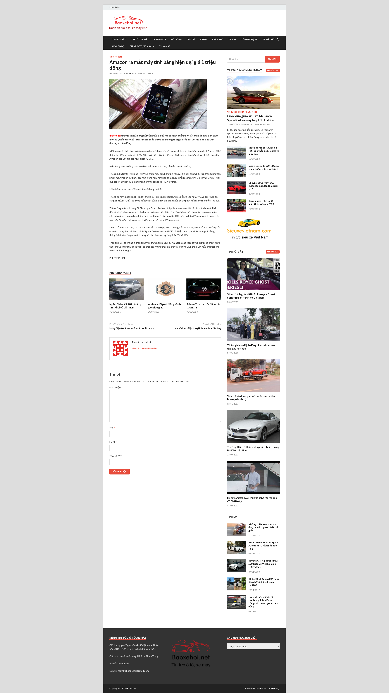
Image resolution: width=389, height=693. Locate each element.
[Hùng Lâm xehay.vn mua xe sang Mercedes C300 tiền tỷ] (253, 494)
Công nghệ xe (249, 39)
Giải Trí (191, 39)
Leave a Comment (145, 73)
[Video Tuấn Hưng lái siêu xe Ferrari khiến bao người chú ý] (253, 392)
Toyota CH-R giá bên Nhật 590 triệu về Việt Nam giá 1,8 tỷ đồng (263, 563)
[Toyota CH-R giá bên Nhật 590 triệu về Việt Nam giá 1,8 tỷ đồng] (236, 560)
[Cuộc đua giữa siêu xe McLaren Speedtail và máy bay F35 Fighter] (253, 77)
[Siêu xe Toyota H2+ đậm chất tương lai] (203, 300)
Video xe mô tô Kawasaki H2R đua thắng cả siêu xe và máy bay (263, 150)
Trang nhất (119, 39)
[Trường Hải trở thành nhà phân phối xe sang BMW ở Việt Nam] (253, 443)
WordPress (262, 688)
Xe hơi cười (268, 39)
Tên (112, 428)
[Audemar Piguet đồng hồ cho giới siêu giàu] (165, 300)
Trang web (115, 456)
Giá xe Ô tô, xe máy (140, 46)
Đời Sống (176, 39)
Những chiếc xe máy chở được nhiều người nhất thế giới (263, 527)
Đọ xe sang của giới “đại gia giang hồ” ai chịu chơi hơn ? (263, 167)
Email (113, 442)
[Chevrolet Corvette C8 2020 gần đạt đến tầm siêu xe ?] (236, 183)
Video (203, 39)
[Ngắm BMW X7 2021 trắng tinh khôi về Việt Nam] (126, 300)
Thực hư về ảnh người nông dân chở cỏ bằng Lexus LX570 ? (263, 582)
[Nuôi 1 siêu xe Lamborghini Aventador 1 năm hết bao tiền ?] (236, 542)
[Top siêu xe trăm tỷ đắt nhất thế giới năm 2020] (236, 201)
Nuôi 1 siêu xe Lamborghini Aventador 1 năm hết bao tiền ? (263, 545)
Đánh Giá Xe (159, 39)
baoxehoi (130, 73)
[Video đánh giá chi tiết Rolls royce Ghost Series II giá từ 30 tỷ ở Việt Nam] (253, 290)
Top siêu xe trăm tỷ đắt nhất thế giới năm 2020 (261, 202)
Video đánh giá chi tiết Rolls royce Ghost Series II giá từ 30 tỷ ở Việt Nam (251, 296)
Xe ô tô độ (118, 46)
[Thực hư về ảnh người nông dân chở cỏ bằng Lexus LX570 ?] (236, 579)
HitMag (275, 688)
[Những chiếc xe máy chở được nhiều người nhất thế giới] (236, 524)
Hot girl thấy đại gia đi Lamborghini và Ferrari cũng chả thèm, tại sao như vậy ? (263, 601)
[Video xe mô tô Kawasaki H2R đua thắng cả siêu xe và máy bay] (236, 147)
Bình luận (115, 387)
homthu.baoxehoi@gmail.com (133, 670)
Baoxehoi (131, 688)
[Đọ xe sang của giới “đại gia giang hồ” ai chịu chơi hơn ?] (236, 166)
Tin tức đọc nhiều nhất (238, 112)
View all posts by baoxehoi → (146, 348)
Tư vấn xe (164, 46)
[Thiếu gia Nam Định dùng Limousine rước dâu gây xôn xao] (253, 341)
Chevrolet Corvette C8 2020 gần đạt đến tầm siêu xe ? (263, 186)
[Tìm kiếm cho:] (253, 59)
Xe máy (232, 39)
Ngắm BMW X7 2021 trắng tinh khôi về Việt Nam (125, 306)
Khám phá (217, 39)
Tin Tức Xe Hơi (139, 39)
